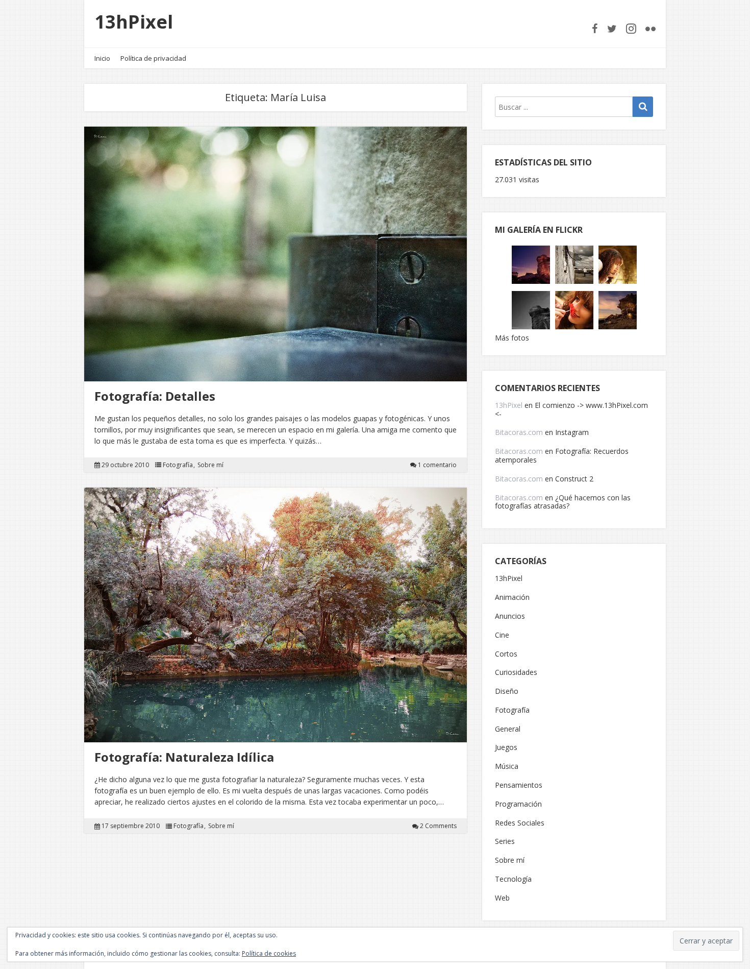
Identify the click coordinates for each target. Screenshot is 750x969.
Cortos (506, 654)
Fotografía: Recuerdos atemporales (562, 455)
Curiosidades (516, 672)
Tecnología (513, 879)
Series (505, 841)
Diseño (506, 691)
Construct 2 (574, 478)
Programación (518, 804)
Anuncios (510, 616)
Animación (512, 597)
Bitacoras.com (519, 432)
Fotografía (178, 465)
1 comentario (437, 465)
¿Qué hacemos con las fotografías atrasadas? (563, 502)
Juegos (506, 747)
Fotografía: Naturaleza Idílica (184, 756)
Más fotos (512, 338)
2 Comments (438, 826)
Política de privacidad (153, 58)
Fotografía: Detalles (154, 395)
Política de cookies (269, 953)
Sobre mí (210, 465)
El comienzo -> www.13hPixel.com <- (571, 409)
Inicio (102, 58)
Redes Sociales (519, 823)
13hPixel (133, 21)
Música (506, 766)
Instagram (572, 432)
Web (502, 898)
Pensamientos (518, 785)
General (507, 729)
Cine (502, 635)
